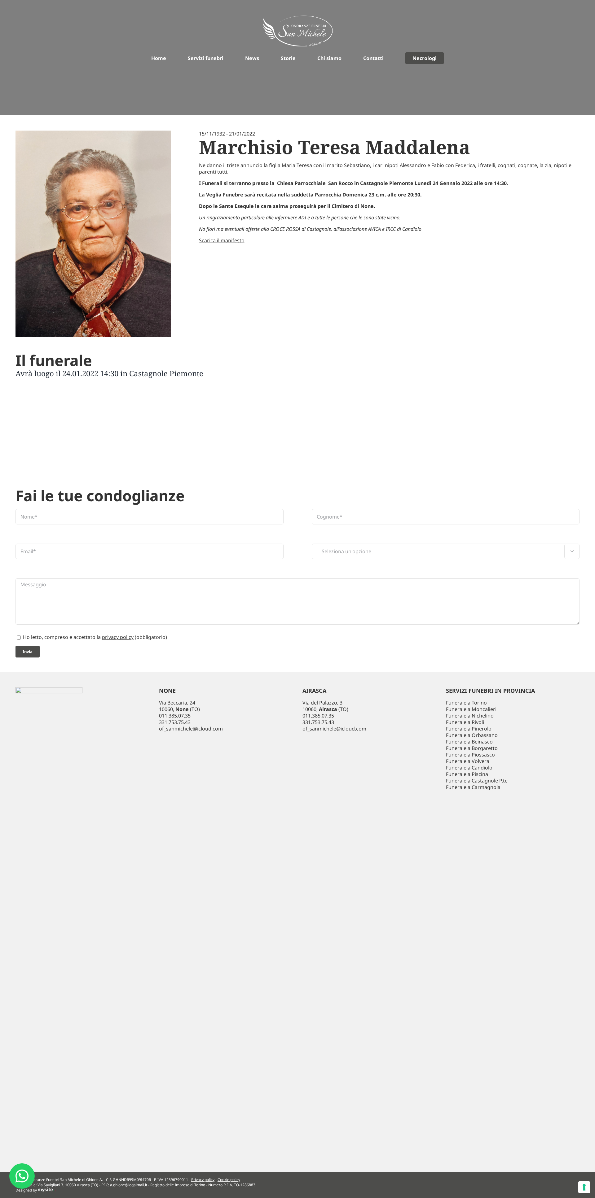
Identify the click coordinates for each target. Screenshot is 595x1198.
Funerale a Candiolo (469, 767)
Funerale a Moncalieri (471, 709)
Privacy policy (202, 1179)
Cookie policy (229, 1179)
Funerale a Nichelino (470, 715)
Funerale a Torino (466, 702)
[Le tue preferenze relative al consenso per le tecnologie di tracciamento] (584, 1187)
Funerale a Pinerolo (468, 728)
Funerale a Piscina (467, 774)
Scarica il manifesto (222, 240)
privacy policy (118, 637)
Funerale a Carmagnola (473, 787)
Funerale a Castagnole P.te (477, 780)
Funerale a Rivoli (465, 722)
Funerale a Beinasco (469, 741)
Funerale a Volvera (467, 761)
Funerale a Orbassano (472, 735)
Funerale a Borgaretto (472, 748)
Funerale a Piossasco (470, 754)
